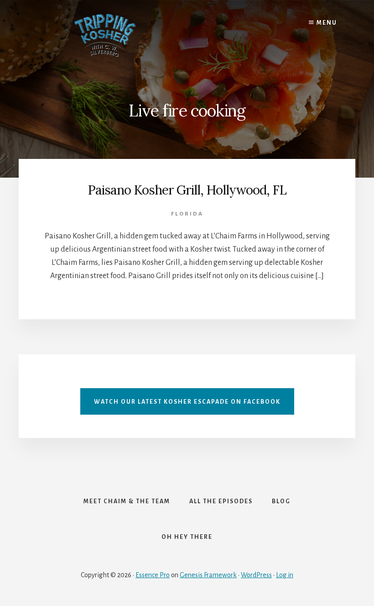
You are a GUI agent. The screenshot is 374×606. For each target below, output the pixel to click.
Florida (187, 214)
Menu (326, 23)
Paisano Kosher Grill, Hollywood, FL (187, 190)
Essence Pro (152, 575)
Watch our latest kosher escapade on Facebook (187, 402)
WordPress (256, 575)
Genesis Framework (208, 575)
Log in (284, 575)
